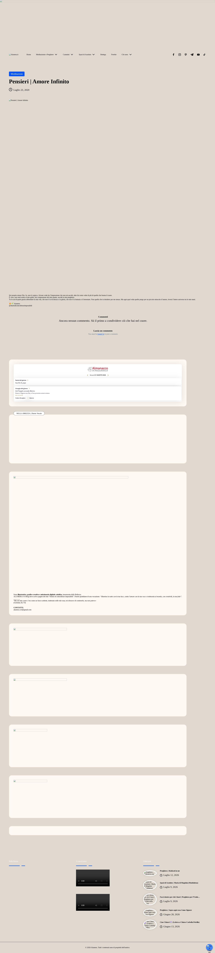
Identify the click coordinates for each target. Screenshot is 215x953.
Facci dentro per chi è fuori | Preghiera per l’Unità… (180, 897)
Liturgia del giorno (97, 393)
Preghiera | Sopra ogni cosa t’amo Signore (176, 910)
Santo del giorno (97, 381)
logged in (101, 334)
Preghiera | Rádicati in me (170, 871)
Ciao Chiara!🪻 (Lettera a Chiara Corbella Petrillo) (179, 922)
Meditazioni (17, 73)
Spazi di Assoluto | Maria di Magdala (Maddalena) (179, 883)
